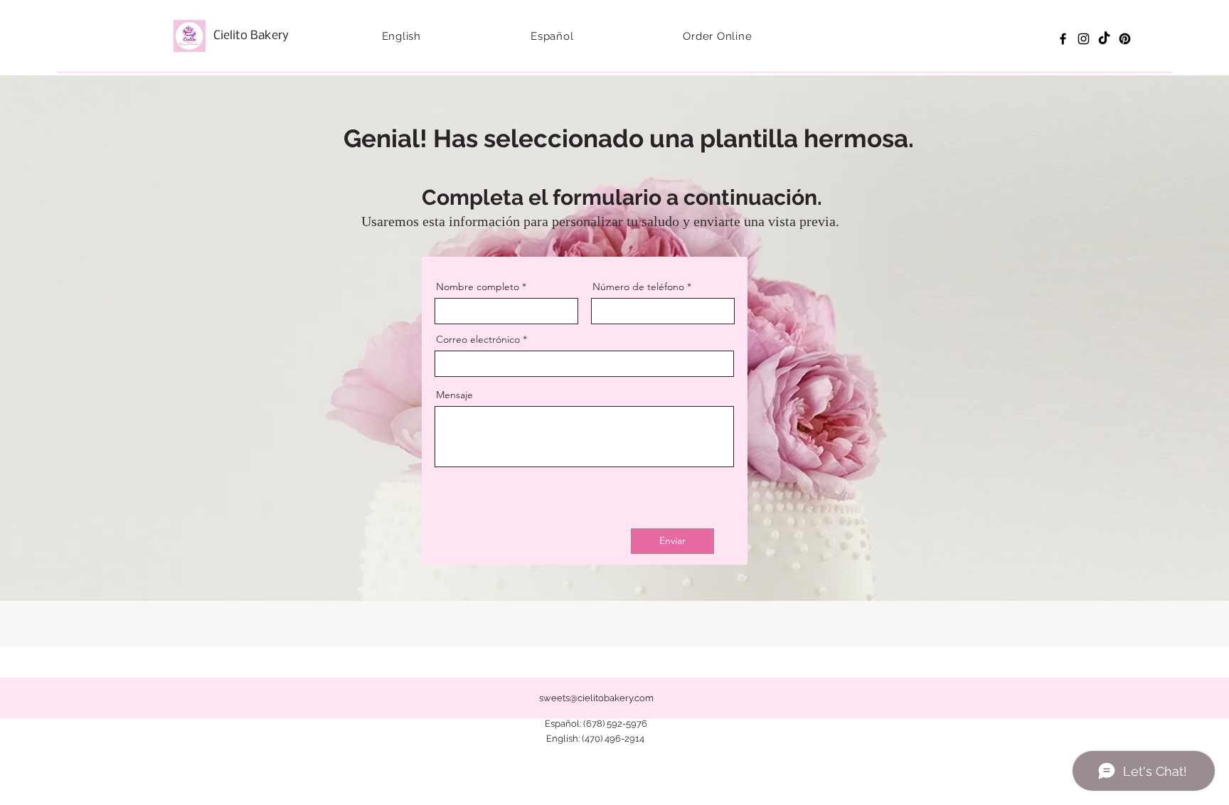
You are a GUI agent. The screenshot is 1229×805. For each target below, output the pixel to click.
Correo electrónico (478, 339)
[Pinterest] (1124, 38)
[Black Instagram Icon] (1083, 38)
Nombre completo (477, 287)
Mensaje (454, 395)
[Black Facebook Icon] (1062, 38)
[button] (401, 36)
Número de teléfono (638, 287)
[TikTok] (1104, 38)
